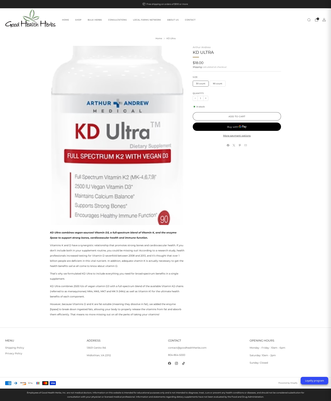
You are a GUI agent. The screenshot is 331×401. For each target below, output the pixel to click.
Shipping (197, 67)
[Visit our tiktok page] (183, 363)
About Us (173, 20)
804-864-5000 (176, 355)
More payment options (237, 135)
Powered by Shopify (287, 383)
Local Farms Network (147, 20)
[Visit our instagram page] (176, 363)
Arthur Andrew (202, 47)
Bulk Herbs (95, 20)
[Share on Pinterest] (240, 145)
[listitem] (165, 4)
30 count (200, 83)
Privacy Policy (13, 353)
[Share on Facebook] (228, 145)
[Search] (309, 20)
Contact (190, 20)
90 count (217, 83)
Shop (78, 20)
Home (65, 20)
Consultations (117, 20)
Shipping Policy (14, 347)
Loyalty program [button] (314, 380)
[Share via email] (245, 145)
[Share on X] (234, 145)
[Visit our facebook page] (169, 363)
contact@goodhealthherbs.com (187, 347)
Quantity (198, 93)
